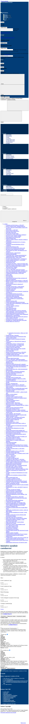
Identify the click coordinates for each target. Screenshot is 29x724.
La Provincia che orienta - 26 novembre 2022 (15, 502)
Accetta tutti (21, 616)
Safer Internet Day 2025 (11, 309)
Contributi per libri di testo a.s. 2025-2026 (15, 273)
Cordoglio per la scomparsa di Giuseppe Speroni (16, 398)
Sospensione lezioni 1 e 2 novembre (13, 438)
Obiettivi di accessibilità (8, 697)
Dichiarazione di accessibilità (9, 696)
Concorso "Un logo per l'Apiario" (13, 489)
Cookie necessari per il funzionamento (9, 628)
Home (4, 206)
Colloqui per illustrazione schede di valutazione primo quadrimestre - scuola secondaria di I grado (16, 311)
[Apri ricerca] (17, 105)
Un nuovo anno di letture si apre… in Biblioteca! (16, 258)
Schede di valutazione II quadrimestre (14, 372)
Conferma (7, 97)
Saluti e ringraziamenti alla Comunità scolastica (16, 272)
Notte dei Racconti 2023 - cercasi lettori (14, 493)
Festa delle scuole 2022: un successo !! (14, 517)
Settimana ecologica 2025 (11, 301)
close (2, 122)
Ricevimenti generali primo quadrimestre (14, 500)
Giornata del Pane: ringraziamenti (13, 501)
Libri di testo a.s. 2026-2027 (12, 229)
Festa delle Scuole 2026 (11, 232)
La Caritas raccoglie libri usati (12, 458)
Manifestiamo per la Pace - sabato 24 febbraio (15, 410)
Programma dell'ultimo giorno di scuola (14, 467)
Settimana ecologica (10, 395)
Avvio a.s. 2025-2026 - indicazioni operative (15, 269)
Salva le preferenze (11, 668)
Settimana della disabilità (11, 254)
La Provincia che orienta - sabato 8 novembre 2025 (17, 263)
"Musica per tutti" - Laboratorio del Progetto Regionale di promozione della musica (15, 418)
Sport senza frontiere (10, 457)
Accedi (2, 22)
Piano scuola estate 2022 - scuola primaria (15, 522)
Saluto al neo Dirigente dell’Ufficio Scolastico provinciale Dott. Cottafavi (15, 266)
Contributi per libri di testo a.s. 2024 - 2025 (15, 353)
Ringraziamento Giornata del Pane (13, 432)
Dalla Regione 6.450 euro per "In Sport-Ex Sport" (16, 542)
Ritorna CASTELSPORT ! (12, 394)
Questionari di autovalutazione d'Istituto (14, 287)
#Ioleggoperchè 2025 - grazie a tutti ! (14, 257)
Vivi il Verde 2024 (10, 351)
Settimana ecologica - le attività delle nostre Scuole (16, 388)
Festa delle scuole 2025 (11, 288)
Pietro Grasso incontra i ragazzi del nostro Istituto (16, 518)
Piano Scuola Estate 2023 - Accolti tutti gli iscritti (16, 465)
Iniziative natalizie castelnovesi (12, 419)
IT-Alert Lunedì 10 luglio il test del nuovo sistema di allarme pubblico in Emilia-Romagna (17, 462)
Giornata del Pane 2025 (11, 261)
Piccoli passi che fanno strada (12, 233)
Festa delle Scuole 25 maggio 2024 (13, 377)
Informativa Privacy (7, 694)
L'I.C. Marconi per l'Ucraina (12, 525)
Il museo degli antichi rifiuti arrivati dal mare (15, 302)
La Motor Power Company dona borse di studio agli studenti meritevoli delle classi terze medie (17, 538)
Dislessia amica (9, 536)
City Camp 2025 (9, 276)
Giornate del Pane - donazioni (12, 335)
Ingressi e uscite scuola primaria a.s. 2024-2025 (16, 352)
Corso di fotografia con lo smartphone (14, 490)
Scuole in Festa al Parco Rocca (12, 231)
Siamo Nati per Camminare (12, 528)
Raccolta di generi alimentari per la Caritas (15, 249)
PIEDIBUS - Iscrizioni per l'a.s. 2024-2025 (15, 384)
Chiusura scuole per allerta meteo (13, 347)
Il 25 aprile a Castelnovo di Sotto (13, 478)
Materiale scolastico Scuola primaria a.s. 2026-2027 (17, 280)
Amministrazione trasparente (9, 701)
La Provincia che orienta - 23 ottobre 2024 (15, 345)
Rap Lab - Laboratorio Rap (12, 383)
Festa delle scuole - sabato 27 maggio (14, 466)
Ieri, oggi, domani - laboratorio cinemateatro (15, 371)
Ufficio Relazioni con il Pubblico (10, 695)
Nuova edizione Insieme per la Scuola (14, 293)
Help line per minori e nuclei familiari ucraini (15, 524)
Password (15, 30)
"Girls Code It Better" (10, 443)
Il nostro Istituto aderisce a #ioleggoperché (15, 343)
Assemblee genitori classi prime (12, 354)
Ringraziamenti (9, 275)
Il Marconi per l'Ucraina (11, 523)
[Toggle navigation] (11, 116)
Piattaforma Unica (10, 363)
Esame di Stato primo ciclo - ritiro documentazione (16, 369)
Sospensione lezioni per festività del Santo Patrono (16, 431)
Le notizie (5, 207)
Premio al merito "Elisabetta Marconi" (14, 297)
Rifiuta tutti (11, 616)
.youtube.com (4, 634)
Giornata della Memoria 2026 (12, 246)
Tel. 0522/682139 (9, 679)
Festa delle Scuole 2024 (11, 373)
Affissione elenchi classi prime (12, 358)
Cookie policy (6, 691)
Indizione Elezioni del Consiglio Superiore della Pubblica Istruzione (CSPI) (16, 415)
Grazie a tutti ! (9, 274)
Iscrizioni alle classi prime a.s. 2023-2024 (14, 496)
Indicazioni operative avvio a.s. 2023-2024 (15, 450)
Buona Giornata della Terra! (12, 477)
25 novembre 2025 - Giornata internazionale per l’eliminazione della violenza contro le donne (16, 256)
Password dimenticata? (5, 32)
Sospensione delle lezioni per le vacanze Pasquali (16, 481)
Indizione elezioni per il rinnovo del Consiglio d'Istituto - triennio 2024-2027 (15, 349)
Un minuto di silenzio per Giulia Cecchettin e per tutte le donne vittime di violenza (16, 437)
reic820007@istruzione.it (17, 680)
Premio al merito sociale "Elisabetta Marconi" (15, 226)
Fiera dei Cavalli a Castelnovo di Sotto (14, 396)
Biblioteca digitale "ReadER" (12, 532)
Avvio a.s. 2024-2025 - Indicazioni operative (15, 359)
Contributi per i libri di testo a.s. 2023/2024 (15, 459)
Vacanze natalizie (9, 420)
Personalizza (3, 616)
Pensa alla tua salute (10, 390)
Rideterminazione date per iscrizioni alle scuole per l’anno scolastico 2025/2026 (17, 317)
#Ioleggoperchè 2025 (10, 262)
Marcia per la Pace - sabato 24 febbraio (14, 404)
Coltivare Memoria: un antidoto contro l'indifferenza (17, 314)
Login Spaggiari (7, 54)
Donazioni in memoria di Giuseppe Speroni (15, 389)
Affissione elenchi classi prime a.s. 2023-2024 (15, 460)
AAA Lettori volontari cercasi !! (13, 408)
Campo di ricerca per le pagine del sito (9, 193)
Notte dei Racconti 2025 (11, 308)
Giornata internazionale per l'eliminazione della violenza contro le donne (16, 337)
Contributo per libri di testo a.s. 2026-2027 (15, 225)
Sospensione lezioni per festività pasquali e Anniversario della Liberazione (15, 295)
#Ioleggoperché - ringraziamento (13, 315)
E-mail (14, 49)
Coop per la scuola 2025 (11, 268)
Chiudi (2, 63)
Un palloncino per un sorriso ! (12, 529)
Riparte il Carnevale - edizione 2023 (13, 491)
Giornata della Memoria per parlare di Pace (15, 313)
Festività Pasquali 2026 (11, 238)
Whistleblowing (6, 699)
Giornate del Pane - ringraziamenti (13, 252)
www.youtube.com (5, 650)
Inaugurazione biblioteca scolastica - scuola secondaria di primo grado (15, 520)
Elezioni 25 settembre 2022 (12, 506)
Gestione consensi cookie (8, 700)
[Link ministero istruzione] (6, 2)
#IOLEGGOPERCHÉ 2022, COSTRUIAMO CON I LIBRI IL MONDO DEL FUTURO (16, 504)
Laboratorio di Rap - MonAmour (13, 402)
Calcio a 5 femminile (10, 401)
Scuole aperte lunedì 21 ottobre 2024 (14, 346)
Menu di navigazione (19, 221)
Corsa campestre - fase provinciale (13, 413)
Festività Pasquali (9, 399)
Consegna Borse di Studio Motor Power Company (16, 444)
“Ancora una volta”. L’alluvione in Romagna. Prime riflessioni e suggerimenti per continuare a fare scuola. (17, 470)
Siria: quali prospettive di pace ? (12, 400)
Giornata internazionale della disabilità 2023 (15, 430)
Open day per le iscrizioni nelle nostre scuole (15, 248)
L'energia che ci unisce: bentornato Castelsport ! (16, 234)
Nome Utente (16, 28)
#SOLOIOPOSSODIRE (11, 442)
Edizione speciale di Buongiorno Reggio (14, 407)
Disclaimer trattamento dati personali (8, 712)
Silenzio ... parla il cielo (11, 455)
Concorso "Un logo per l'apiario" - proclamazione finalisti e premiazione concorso (16, 483)
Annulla (2, 97)
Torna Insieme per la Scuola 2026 (13, 237)
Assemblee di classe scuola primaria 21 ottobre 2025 (17, 264)
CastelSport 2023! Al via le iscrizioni (14, 479)
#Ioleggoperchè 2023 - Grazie (12, 422)
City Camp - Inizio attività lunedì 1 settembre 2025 (16, 270)
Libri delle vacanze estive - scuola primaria (15, 286)
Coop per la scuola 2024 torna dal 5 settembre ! (16, 364)
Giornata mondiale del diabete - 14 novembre (15, 260)
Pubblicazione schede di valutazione (13, 464)
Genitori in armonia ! (10, 290)
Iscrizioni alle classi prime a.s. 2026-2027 (14, 319)
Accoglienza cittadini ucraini (12, 526)
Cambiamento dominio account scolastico (15, 535)
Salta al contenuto (4, 1)
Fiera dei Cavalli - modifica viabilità (13, 236)
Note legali (5, 693)
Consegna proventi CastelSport (12, 305)
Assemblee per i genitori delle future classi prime (16, 320)
